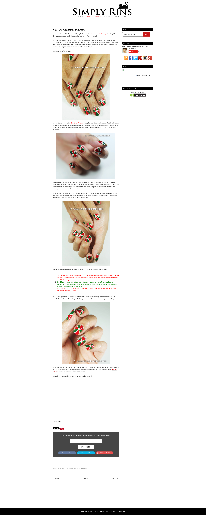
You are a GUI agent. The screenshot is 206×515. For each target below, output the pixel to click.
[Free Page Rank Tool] (143, 75)
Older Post (115, 478)
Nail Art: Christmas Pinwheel (69, 29)
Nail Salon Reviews (97, 21)
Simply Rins (103, 511)
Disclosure (131, 21)
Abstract (62, 468)
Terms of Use (119, 21)
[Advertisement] (71, 401)
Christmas (69, 468)
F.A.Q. (85, 21)
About (62, 21)
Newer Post (56, 478)
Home (55, 21)
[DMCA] (138, 95)
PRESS (109, 21)
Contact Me (142, 21)
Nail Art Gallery (74, 21)
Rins (84, 468)
